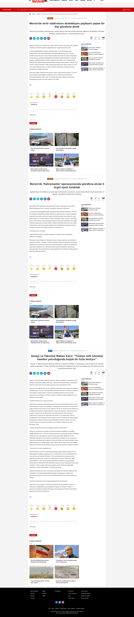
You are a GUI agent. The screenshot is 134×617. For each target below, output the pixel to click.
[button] (15, 9)
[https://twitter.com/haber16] (60, 602)
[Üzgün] (74, 94)
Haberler (34, 14)
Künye (53, 608)
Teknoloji (33, 598)
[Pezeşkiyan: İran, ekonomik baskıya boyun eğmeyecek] (67, 551)
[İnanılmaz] (68, 94)
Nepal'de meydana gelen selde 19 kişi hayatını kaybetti (66, 581)
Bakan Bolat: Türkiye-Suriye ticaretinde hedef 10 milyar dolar (40, 169)
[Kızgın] (56, 94)
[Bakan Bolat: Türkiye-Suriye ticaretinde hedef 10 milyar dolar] (41, 160)
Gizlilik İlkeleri (63, 608)
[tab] (33, 105)
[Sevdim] (43, 94)
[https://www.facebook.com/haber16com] (56, 602)
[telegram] (41, 38)
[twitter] (34, 38)
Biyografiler (58, 591)
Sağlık (43, 595)
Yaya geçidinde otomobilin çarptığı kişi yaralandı (66, 149)
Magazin (33, 595)
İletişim (57, 608)
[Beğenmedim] (50, 94)
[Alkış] (37, 94)
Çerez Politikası (71, 608)
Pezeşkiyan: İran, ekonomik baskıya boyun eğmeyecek (66, 561)
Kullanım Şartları (80, 608)
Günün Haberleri (72, 593)
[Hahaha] (62, 94)
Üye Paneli (127, 9)
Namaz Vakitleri (85, 598)
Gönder (33, 123)
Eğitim (43, 591)
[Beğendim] (31, 94)
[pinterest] (48, 38)
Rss (49, 608)
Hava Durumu (84, 591)
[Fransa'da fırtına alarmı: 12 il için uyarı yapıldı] (41, 572)
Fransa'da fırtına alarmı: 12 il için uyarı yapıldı (40, 581)
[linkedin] (45, 38)
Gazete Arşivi (71, 598)
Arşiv (69, 595)
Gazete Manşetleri (85, 593)
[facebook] (30, 38)
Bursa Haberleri (34, 591)
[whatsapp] (38, 38)
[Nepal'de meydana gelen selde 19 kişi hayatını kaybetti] (67, 572)
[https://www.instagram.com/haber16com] (63, 602)
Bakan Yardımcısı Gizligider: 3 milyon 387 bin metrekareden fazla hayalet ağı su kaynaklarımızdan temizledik (66, 170)
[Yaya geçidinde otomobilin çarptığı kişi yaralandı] (67, 139)
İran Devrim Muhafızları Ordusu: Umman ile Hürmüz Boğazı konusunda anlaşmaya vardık (40, 561)
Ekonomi (33, 593)
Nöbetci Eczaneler (85, 595)
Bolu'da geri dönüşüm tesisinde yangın (40, 149)
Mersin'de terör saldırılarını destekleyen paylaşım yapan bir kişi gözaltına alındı (60, 14)
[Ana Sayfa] (30, 14)
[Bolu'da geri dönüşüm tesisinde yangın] (41, 139)
